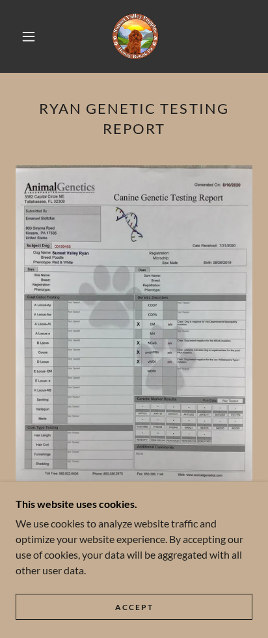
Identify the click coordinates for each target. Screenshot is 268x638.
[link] (135, 36)
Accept (134, 607)
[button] (29, 36)
